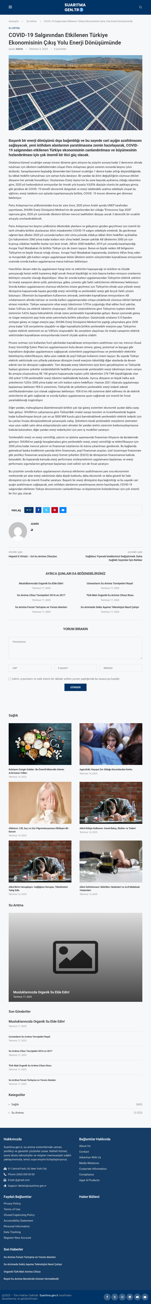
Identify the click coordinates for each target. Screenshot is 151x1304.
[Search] (140, 7)
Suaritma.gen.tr (49, 1295)
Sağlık (76, 1104)
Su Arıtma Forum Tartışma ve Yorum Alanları (41, 607)
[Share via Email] (62, 510)
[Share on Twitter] (46, 510)
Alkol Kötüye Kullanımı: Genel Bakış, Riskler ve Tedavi (108, 828)
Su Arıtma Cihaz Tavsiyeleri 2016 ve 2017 (41, 595)
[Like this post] (30, 510)
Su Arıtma (32, 21)
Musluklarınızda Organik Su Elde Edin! (41, 583)
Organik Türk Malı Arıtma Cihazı (22, 1271)
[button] (11, 957)
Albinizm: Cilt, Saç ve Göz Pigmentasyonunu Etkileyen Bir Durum (39, 830)
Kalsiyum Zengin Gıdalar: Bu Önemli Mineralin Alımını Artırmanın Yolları (36, 771)
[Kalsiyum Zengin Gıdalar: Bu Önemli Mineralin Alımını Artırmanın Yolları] (40, 744)
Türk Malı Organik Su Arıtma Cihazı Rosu (110, 595)
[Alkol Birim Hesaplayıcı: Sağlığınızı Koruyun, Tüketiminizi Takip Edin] (40, 861)
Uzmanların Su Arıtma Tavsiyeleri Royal (110, 583)
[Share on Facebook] (38, 510)
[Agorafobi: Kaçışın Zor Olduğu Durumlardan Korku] (111, 744)
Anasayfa (14, 21)
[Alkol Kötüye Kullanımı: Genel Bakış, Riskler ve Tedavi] (111, 803)
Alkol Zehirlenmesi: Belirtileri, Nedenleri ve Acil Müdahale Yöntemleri (110, 889)
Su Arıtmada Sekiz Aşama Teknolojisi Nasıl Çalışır (110, 607)
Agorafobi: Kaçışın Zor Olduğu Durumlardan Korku (106, 769)
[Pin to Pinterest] (54, 510)
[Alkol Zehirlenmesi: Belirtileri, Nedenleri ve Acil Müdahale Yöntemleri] (111, 861)
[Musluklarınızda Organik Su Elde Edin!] (75, 957)
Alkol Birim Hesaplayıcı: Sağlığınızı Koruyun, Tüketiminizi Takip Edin (38, 889)
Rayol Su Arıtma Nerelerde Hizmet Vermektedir (31, 1278)
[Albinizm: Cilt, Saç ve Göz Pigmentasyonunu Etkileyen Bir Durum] (40, 803)
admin (19, 48)
